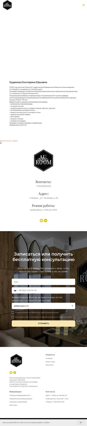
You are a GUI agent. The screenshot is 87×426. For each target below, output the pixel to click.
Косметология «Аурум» (9, 141)
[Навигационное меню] (83, 5)
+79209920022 (43, 186)
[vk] (45, 220)
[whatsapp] (41, 220)
